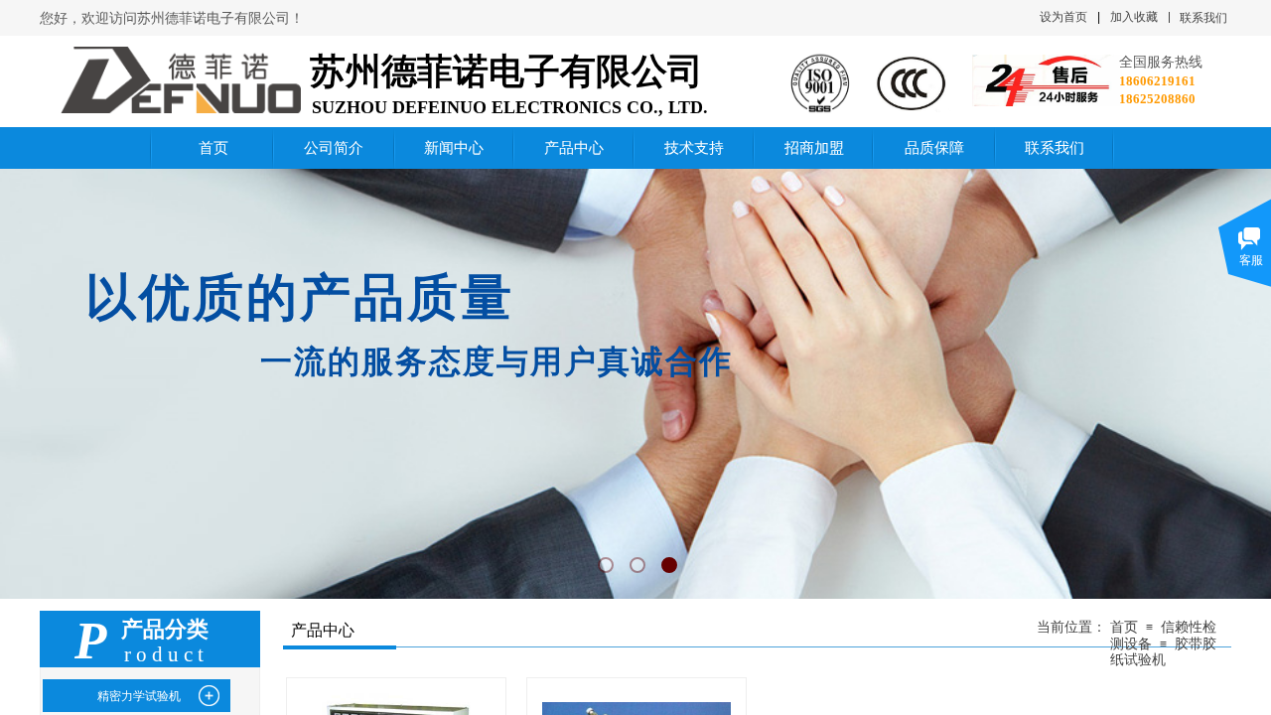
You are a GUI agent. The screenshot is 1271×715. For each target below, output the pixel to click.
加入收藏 (1134, 17)
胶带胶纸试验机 (1163, 652)
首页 (1124, 627)
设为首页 (1063, 17)
